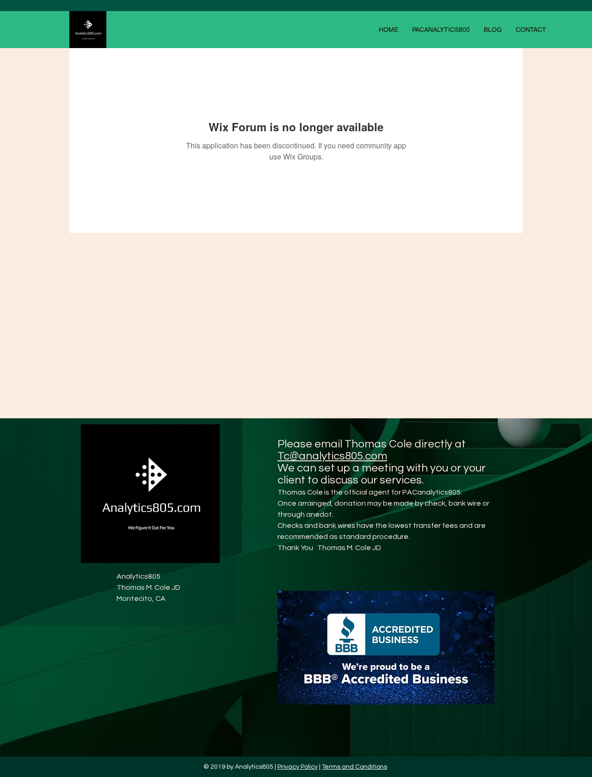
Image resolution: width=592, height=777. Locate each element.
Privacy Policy (298, 767)
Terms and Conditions (354, 767)
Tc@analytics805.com (332, 456)
